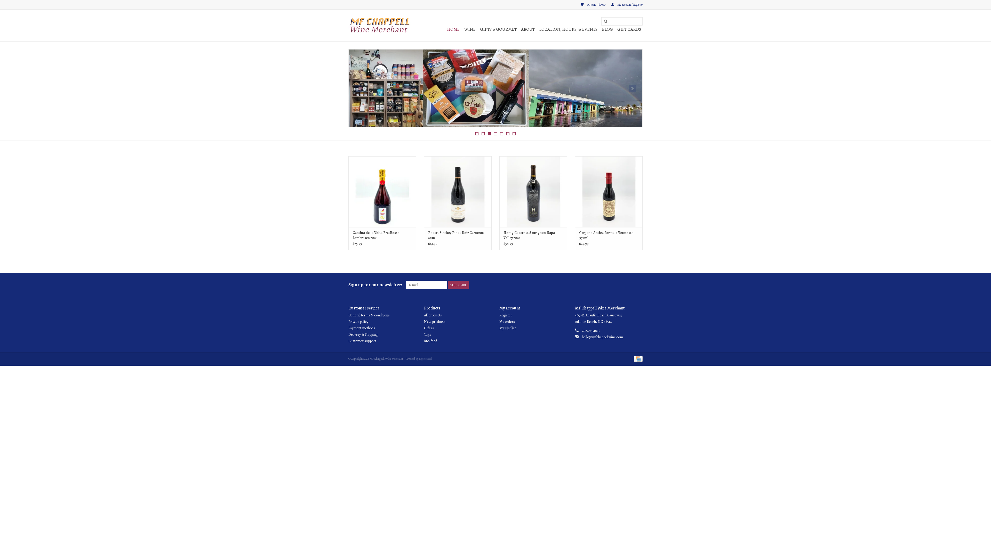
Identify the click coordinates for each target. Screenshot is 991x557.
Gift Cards (629, 29)
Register (505, 315)
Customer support (362, 341)
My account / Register (630, 5)
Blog (607, 29)
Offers (429, 328)
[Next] (632, 88)
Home (453, 29)
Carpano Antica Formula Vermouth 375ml (606, 235)
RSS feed (430, 341)
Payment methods (361, 328)
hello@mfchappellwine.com (602, 337)
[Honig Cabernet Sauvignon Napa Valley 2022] (533, 191)
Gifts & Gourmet (498, 29)
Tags (427, 334)
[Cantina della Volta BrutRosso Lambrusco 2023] (382, 191)
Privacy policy (358, 321)
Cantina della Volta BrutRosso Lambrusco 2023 (376, 235)
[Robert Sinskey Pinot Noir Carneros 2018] (458, 191)
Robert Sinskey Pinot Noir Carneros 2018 (456, 235)
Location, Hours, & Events (568, 29)
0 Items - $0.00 (596, 5)
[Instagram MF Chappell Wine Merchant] (638, 285)
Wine (470, 29)
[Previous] (358, 88)
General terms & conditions (369, 315)
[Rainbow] (495, 88)
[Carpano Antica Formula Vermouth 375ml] (609, 191)
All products (433, 315)
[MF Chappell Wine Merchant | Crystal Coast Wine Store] (380, 25)
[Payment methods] (637, 358)
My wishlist (507, 328)
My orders (507, 321)
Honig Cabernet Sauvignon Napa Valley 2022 (529, 235)
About (528, 29)
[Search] (605, 21)
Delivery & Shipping (363, 334)
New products (434, 321)
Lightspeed (425, 359)
